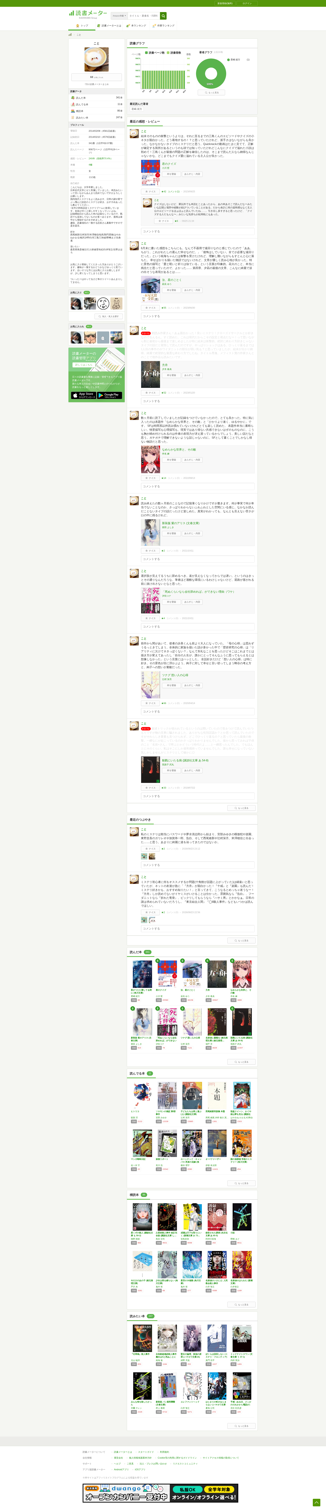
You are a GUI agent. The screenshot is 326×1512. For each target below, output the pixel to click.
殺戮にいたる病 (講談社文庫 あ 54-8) (185, 760)
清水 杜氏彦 (236, 1408)
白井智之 (235, 1287)
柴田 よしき (168, 527)
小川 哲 (165, 168)
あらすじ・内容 (192, 174)
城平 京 (209, 1044)
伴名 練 (165, 453)
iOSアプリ (140, 1469)
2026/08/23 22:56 (191, 912)
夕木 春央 (167, 369)
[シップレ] (103, 342)
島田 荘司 (160, 1239)
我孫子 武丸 (168, 764)
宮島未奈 (185, 1239)
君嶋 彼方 (136, 109)
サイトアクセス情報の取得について (221, 1458)
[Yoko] (103, 308)
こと (144, 131)
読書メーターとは (123, 1452)
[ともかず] (116, 342)
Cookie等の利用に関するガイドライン (177, 1458)
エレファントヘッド (190, 1402)
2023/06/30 (189, 308)
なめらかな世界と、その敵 (179, 449)
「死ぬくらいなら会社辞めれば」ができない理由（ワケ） (199, 591)
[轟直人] (90, 342)
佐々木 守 (135, 1165)
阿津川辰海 (211, 1239)
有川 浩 (159, 1165)
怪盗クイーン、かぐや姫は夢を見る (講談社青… (241, 1114)
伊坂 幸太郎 (211, 1165)
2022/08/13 (189, 478)
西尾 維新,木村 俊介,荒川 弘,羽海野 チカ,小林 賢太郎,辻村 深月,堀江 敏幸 (217, 1117)
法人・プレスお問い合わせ (153, 1464)
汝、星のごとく (172, 279)
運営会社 (118, 1458)
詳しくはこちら (83, 364)
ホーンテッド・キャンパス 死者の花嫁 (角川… (191, 1162)
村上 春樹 (160, 1408)
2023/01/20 (189, 393)
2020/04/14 (189, 703)
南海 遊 (159, 1360)
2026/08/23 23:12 (191, 849)
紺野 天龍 (185, 1360)
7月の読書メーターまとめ (97, 84)
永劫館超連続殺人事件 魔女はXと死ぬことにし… (166, 1357)
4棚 (90, 164)
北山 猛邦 (135, 1360)
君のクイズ (169, 163)
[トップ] (70, 35)
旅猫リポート (162, 1159)
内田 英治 (235, 1360)
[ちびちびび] (90, 308)
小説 (233, 1233)
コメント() (174, 191)
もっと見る (213, 92)
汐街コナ (166, 596)
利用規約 (164, 1452)
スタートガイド (146, 1452)
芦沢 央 (134, 1287)
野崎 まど (235, 1239)
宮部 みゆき (161, 1117)
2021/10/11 (188, 551)
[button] (163, 16)
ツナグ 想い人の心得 (175, 675)
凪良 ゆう (167, 284)
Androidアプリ (121, 1469)
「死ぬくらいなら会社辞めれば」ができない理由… (166, 1040)
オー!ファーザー (213, 1159)
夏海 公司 (210, 1408)
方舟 (165, 365)
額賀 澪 (134, 1117)
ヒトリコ (135, 1111)
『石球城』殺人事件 (140, 1354)
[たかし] (77, 308)
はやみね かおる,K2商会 (242, 1117)
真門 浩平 (210, 1360)
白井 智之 (210, 1287)
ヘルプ (117, 1464)
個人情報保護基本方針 (140, 1458)
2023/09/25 (189, 191)
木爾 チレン (136, 1408)
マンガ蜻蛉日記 (138, 1159)
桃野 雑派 (135, 1239)
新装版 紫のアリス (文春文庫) (180, 523)
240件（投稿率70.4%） (101, 158)
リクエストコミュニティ (185, 1464)
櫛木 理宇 (185, 1165)
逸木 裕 (159, 1287)
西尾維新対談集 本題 (215, 1111)
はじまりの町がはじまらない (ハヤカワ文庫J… (216, 1405)
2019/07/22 (189, 788)
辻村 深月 (167, 679)
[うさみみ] (116, 308)
